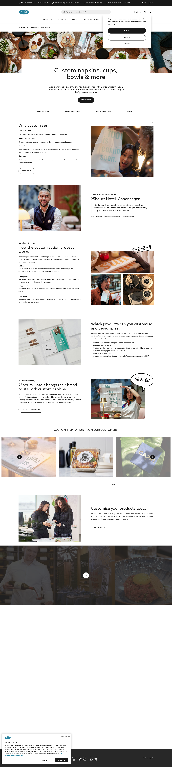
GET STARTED (86, 100)
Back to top (147, 758)
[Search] (64, 12)
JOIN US (127, 31)
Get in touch (27, 171)
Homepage (22, 27)
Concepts (60, 20)
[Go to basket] (150, 12)
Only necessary (65, 736)
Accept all (61, 760)
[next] (152, 457)
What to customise (103, 112)
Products (46, 20)
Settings (45, 760)
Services (74, 20)
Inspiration (131, 112)
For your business (91, 20)
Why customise (43, 112)
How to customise (72, 112)
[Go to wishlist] (145, 12)
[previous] (19, 457)
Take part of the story (31, 410)
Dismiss (127, 43)
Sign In (127, 38)
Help (144, 3)
